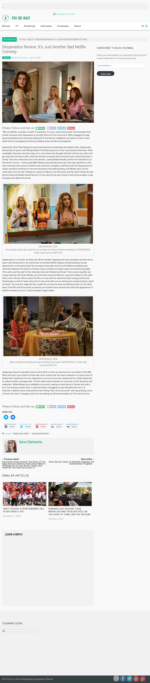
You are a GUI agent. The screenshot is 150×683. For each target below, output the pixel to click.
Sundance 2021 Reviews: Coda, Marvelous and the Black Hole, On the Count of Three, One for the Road (69, 511)
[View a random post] (142, 26)
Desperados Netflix (21, 433)
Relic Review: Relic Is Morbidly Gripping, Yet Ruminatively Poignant (71, 463)
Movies (6, 26)
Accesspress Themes (42, 679)
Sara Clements (21, 58)
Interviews (46, 26)
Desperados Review (40, 433)
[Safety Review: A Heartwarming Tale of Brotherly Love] (24, 494)
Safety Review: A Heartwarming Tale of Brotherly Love (23, 510)
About (77, 26)
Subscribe (105, 74)
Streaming (29, 26)
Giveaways (63, 26)
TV (16, 26)
